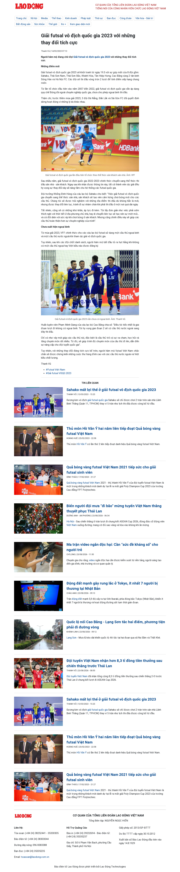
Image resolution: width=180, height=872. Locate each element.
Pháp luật (86, 18)
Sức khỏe (39, 24)
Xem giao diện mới (80, 24)
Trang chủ (21, 18)
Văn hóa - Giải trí (144, 18)
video (92, 560)
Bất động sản (23, 24)
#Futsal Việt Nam (55, 369)
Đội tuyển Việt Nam (77, 676)
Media (44, 18)
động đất (77, 598)
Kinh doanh (71, 18)
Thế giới (52, 24)
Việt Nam (71, 525)
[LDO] (38, 402)
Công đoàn (126, 18)
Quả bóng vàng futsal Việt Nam (83, 482)
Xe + (63, 24)
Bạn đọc (111, 18)
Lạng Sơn (71, 637)
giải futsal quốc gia (97, 400)
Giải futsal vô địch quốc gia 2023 (91, 56)
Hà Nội (70, 521)
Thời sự (99, 18)
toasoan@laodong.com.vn (35, 856)
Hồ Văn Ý (82, 444)
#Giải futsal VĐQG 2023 (58, 373)
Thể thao (56, 18)
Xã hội (33, 18)
